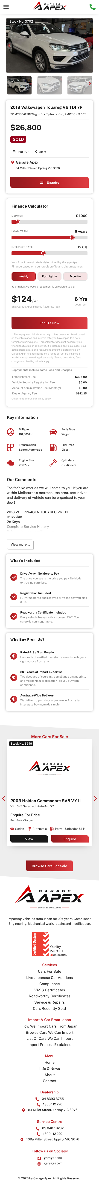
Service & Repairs (49, 1002)
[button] (6, 7)
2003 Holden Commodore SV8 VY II (45, 800)
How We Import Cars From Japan (49, 1026)
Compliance (49, 984)
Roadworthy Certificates (49, 996)
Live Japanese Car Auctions (49, 977)
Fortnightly (49, 276)
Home (49, 1062)
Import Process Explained (49, 1044)
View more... (20, 544)
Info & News (49, 1068)
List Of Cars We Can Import (49, 1038)
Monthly (75, 276)
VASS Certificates (49, 990)
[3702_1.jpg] (49, 45)
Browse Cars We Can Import (49, 1032)
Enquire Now (49, 323)
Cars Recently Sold (49, 1008)
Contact (49, 1081)
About (49, 1075)
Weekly (23, 276)
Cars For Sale (49, 971)
